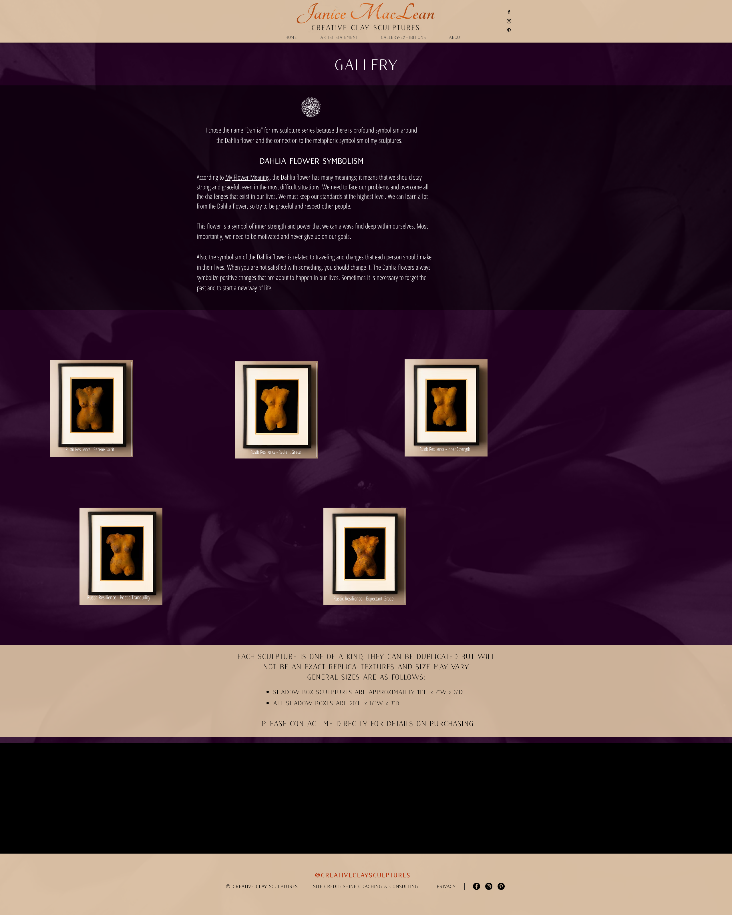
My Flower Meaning (247, 177)
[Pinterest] (509, 30)
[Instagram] (509, 21)
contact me (311, 723)
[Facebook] (509, 12)
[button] (446, 886)
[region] (92, 417)
